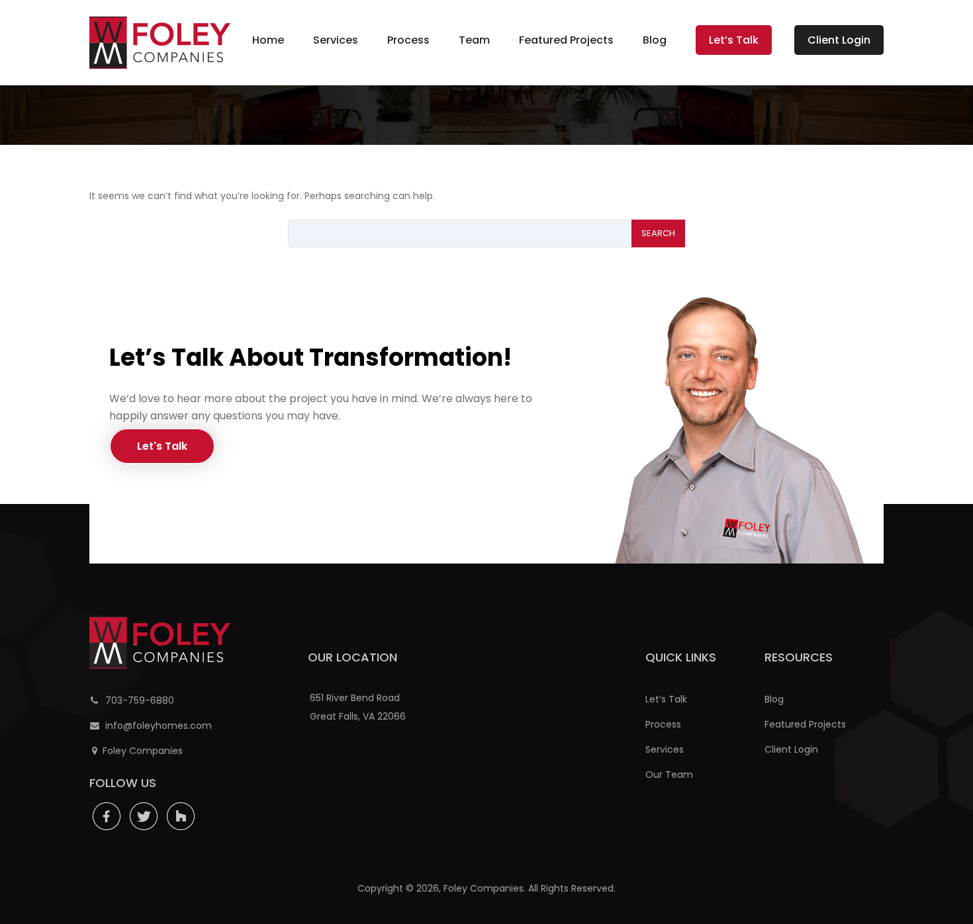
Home (268, 40)
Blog (655, 40)
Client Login (839, 40)
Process (408, 40)
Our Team (669, 774)
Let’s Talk (734, 40)
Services (335, 40)
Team (474, 40)
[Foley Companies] (159, 43)
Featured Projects (566, 40)
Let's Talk (162, 446)
